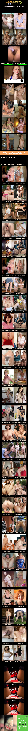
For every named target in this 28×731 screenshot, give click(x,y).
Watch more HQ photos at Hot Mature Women (14, 152)
